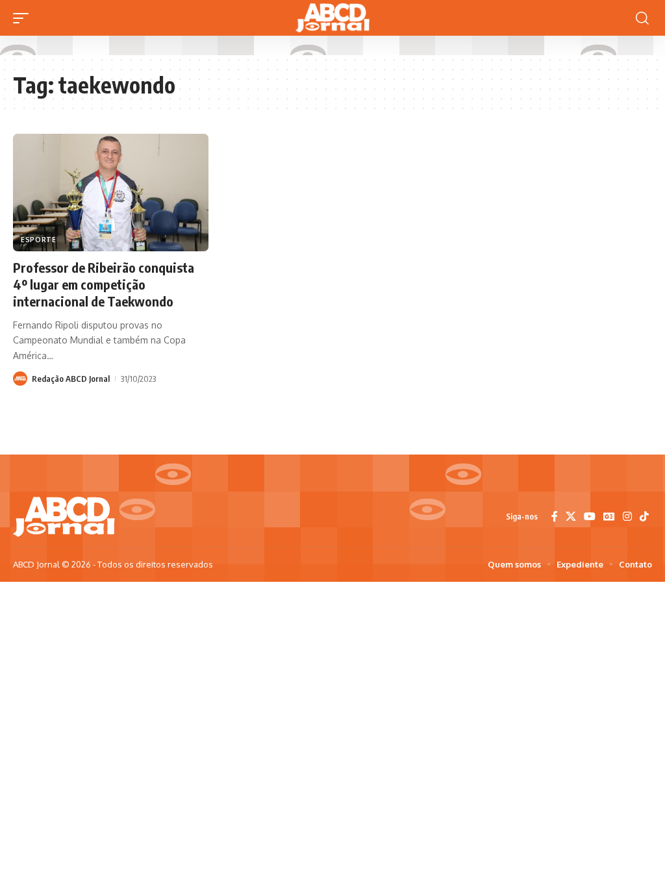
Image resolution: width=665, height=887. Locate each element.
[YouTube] (590, 516)
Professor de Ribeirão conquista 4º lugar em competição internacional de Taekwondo (103, 284)
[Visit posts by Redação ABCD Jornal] (20, 378)
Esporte (38, 240)
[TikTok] (644, 516)
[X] (570, 516)
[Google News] (609, 516)
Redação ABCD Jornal (71, 378)
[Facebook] (554, 516)
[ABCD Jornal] (332, 17)
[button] (24, 18)
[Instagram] (627, 516)
